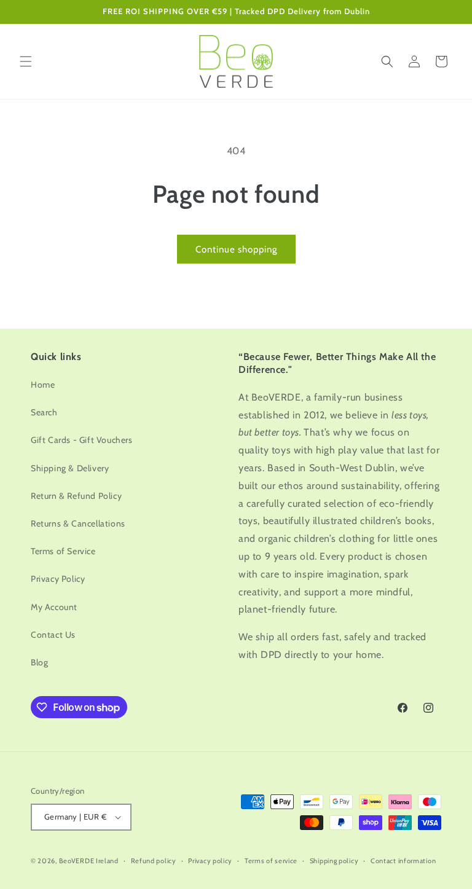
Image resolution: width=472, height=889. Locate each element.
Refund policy (153, 860)
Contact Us (53, 634)
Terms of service (271, 860)
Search (44, 412)
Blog (39, 662)
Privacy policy (210, 860)
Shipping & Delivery (70, 468)
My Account (54, 607)
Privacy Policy (58, 578)
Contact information (403, 860)
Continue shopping (236, 249)
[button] (25, 61)
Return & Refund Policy (76, 495)
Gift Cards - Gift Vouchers (82, 439)
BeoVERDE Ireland (89, 860)
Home (43, 384)
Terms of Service (63, 551)
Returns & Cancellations (78, 523)
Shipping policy (334, 860)
